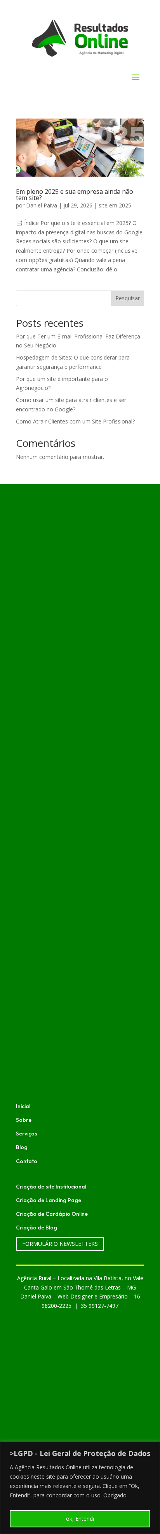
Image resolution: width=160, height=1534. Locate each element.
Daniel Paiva (41, 205)
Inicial (23, 1106)
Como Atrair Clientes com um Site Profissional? (75, 421)
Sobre (23, 1119)
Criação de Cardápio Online (52, 1213)
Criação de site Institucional (51, 1186)
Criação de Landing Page (48, 1200)
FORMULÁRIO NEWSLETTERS (60, 1243)
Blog (22, 1147)
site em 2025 (115, 205)
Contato (26, 1161)
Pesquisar (127, 298)
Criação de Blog (36, 1227)
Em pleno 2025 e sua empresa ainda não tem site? (74, 194)
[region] (80, 1488)
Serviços (26, 1133)
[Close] (152, 1448)
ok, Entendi (80, 1518)
